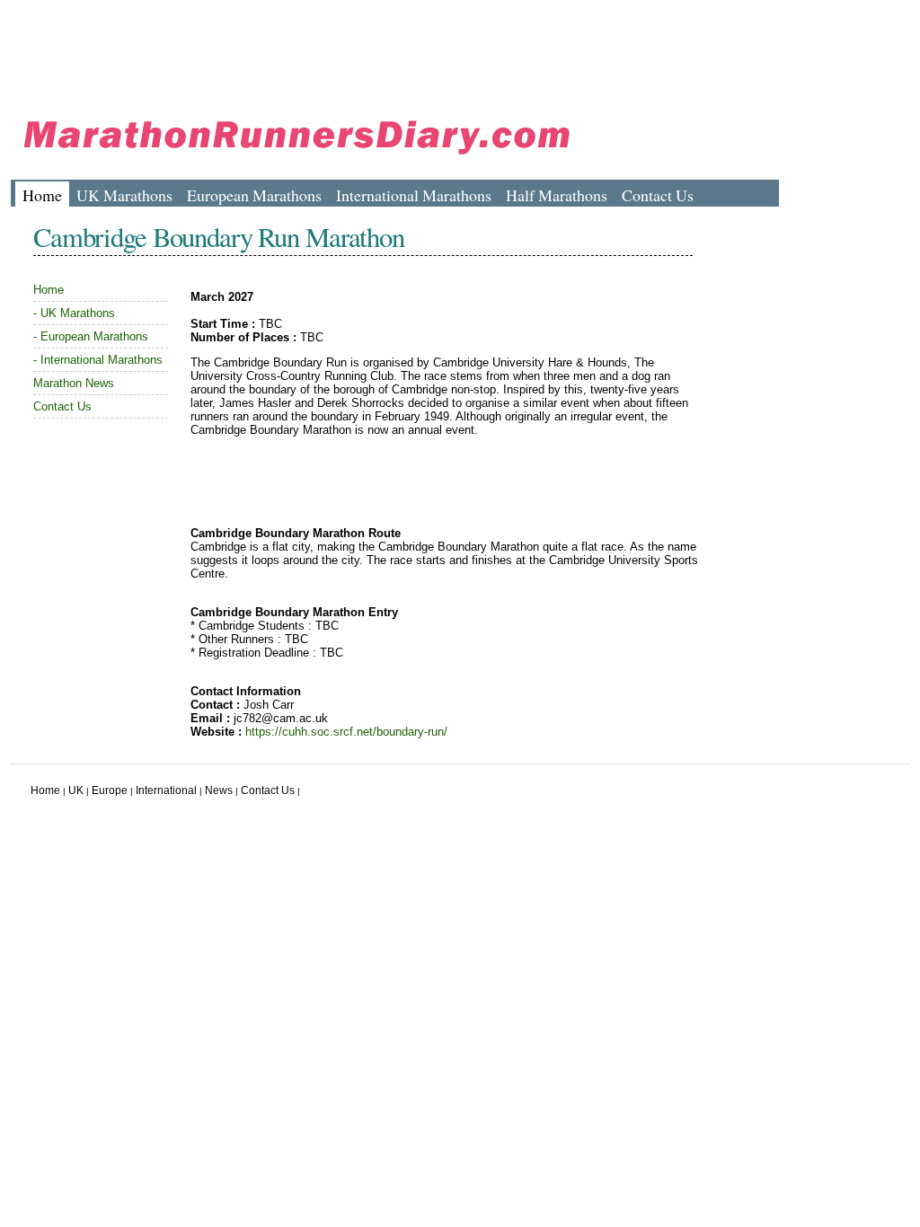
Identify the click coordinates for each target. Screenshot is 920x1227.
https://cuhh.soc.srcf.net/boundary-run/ (346, 731)
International (166, 790)
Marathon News (73, 383)
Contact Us (658, 195)
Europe (110, 790)
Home (42, 195)
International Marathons (413, 195)
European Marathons (254, 195)
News (219, 790)
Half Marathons (556, 195)
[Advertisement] (338, 49)
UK (76, 790)
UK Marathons (124, 195)
